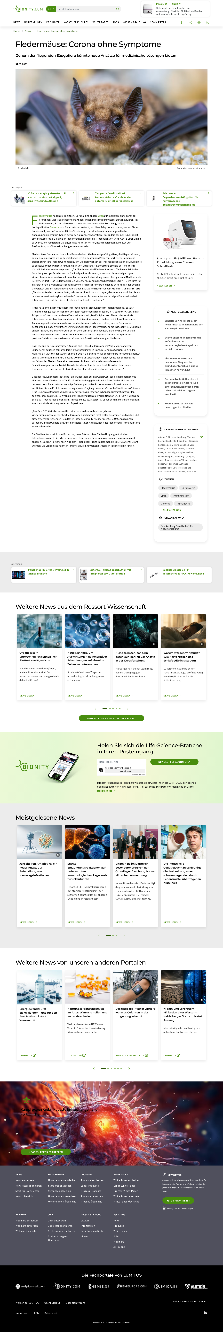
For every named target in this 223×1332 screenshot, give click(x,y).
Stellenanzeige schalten (61, 1231)
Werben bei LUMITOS (27, 1302)
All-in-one (119, 1246)
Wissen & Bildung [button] (134, 22)
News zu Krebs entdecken (46, 1152)
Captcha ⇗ (138, 774)
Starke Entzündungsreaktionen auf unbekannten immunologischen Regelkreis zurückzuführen (183, 343)
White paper (120, 1231)
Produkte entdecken (92, 1180)
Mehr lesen (104, 790)
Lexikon (85, 1220)
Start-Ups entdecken (60, 1185)
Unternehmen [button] (33, 22)
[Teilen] (190, 23)
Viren (101, 215)
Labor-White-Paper (124, 1185)
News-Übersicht (24, 1196)
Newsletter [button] (158, 22)
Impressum (22, 1313)
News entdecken (25, 1180)
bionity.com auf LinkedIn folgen (180, 1208)
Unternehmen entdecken (62, 1180)
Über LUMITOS (52, 1302)
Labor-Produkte (90, 1185)
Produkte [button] (53, 22)
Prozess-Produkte (91, 1191)
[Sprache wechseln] (199, 23)
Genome (54, 227)
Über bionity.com (75, 1302)
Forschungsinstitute (92, 1231)
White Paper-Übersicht (126, 1201)
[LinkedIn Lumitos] (205, 1313)
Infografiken (88, 1225)
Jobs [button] (115, 22)
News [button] (16, 22)
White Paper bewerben (126, 1196)
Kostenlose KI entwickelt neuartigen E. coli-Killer (179, 405)
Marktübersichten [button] (76, 22)
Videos (84, 1236)
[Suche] (117, 9)
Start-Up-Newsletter (27, 1191)
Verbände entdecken (59, 1191)
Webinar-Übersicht (26, 1231)
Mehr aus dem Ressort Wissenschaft (111, 718)
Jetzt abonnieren (178, 1200)
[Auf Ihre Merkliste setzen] (182, 23)
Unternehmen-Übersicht (62, 1201)
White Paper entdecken (126, 1180)
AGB (36, 1313)
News (116, 1220)
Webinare (118, 1241)
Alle (50, 9)
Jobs (116, 1236)
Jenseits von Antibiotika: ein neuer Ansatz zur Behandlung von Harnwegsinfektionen (184, 324)
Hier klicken (125, 770)
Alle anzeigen (172, 510)
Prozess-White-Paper (125, 1191)
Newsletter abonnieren (174, 761)
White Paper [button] (101, 22)
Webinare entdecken (27, 1220)
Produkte (118, 1225)
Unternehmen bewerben (62, 1196)
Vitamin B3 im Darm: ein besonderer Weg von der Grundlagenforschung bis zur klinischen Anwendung (181, 364)
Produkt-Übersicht (91, 1201)
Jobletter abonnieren (60, 1225)
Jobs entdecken (57, 1220)
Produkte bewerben (92, 1196)
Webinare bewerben (27, 1225)
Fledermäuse (45, 215)
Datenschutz (51, 1313)
